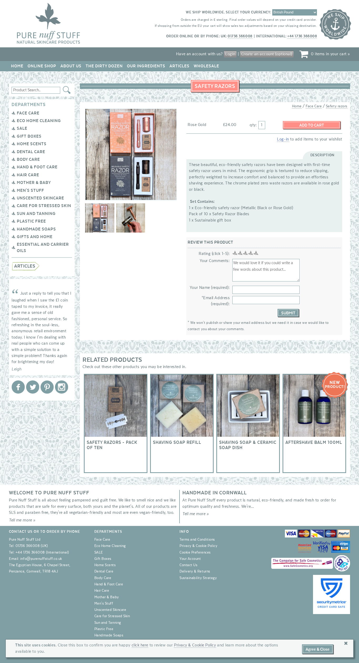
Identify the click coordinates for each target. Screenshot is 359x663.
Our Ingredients (146, 66)
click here (140, 645)
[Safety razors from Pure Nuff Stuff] (130, 218)
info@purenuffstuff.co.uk (41, 559)
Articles (179, 66)
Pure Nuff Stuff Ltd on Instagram (61, 387)
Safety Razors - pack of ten (116, 423)
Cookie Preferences (195, 552)
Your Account (190, 559)
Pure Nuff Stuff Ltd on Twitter (32, 387)
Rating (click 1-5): (214, 253)
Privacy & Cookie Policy (198, 546)
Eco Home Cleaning (39, 120)
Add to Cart (311, 125)
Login (230, 54)
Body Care (28, 159)
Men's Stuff (30, 190)
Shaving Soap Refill (182, 423)
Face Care (28, 113)
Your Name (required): (210, 287)
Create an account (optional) (266, 54)
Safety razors (336, 106)
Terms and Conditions (197, 540)
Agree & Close (318, 649)
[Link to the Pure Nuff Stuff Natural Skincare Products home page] (48, 42)
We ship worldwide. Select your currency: (228, 12)
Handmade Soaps (36, 229)
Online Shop (42, 66)
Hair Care (28, 175)
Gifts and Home (35, 236)
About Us (70, 66)
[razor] (99, 218)
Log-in (283, 139)
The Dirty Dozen (104, 66)
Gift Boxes (29, 136)
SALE (22, 128)
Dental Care (31, 151)
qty (253, 125)
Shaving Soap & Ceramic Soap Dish (248, 423)
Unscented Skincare (40, 198)
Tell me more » (22, 520)
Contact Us (188, 565)
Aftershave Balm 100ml (314, 423)
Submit (288, 313)
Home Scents (32, 144)
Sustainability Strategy (198, 578)
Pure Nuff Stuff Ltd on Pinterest (47, 387)
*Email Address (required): (216, 300)
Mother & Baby (34, 182)
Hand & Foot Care (37, 167)
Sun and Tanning (36, 213)
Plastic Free (31, 221)
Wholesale (206, 66)
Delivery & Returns (195, 571)
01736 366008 (240, 36)
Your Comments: (215, 260)
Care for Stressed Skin (44, 205)
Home (17, 66)
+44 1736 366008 (302, 36)
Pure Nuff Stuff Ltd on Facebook (18, 387)
